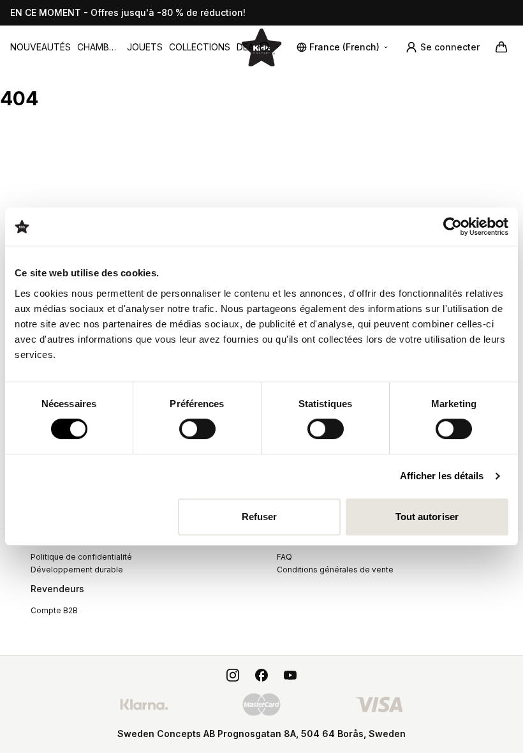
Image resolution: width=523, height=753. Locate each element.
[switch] (197, 429)
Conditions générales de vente (335, 569)
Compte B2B (54, 610)
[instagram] (232, 675)
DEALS (250, 46)
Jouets (145, 46)
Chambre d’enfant (99, 47)
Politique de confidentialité (81, 557)
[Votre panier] (501, 47)
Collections (199, 46)
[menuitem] (40, 47)
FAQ (284, 557)
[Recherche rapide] (269, 47)
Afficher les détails (442, 475)
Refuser (259, 516)
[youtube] (290, 675)
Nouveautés (40, 46)
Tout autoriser (427, 516)
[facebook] (261, 675)
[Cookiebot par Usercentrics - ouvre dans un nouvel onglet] (452, 226)
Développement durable (77, 569)
